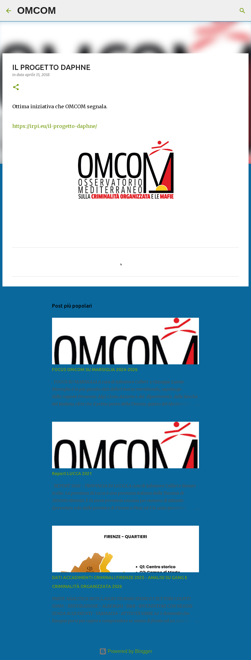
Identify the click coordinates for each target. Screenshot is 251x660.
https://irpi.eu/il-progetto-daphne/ (54, 126)
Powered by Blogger (129, 651)
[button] (16, 87)
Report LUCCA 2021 (72, 473)
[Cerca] (64, 10)
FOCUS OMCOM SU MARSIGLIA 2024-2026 (94, 369)
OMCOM (36, 10)
